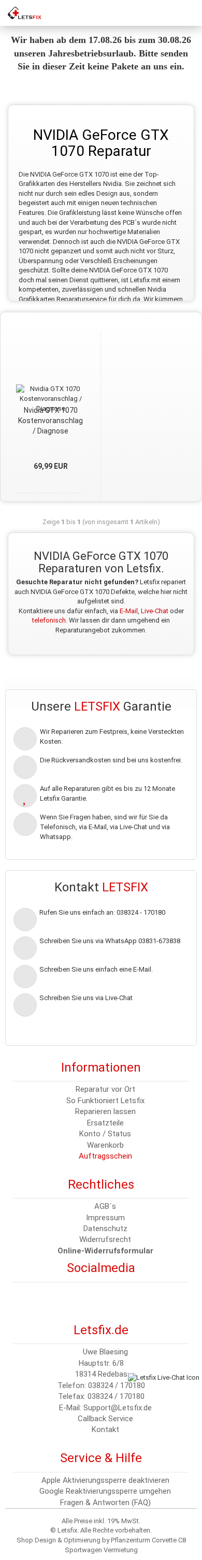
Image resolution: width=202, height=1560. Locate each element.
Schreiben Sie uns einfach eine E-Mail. (96, 969)
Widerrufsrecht (105, 1239)
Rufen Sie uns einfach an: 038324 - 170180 (102, 912)
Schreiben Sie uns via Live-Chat (86, 998)
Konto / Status (105, 1133)
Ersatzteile (105, 1123)
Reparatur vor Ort (105, 1089)
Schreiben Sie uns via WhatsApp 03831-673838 (109, 941)
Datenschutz (105, 1228)
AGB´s (105, 1206)
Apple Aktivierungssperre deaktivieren (105, 1480)
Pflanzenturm (130, 1540)
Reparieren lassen (105, 1111)
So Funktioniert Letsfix (105, 1100)
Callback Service (105, 1418)
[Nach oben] (28, 1544)
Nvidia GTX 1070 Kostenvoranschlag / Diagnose (50, 420)
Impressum (105, 1217)
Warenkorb (105, 1145)
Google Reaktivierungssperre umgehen (105, 1491)
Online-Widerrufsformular (105, 1250)
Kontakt (105, 1429)
